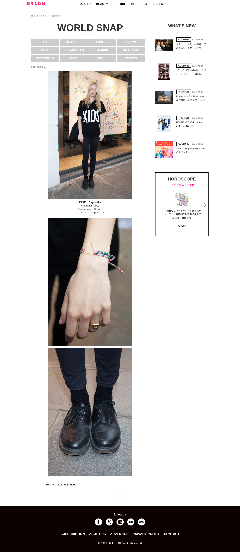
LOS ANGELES (74, 50)
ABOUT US (97, 534)
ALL (45, 42)
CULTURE (119, 3)
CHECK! (182, 226)
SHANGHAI (131, 50)
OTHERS (131, 58)
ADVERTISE (119, 534)
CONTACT (171, 534)
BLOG (143, 3)
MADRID (102, 50)
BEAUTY (102, 3)
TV (132, 3)
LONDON (102, 42)
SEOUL (102, 58)
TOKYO (131, 42)
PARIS (45, 50)
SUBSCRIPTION (73, 534)
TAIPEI (73, 58)
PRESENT (158, 3)
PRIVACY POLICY (146, 534)
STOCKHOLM (45, 58)
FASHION (85, 3)
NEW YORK (74, 42)
